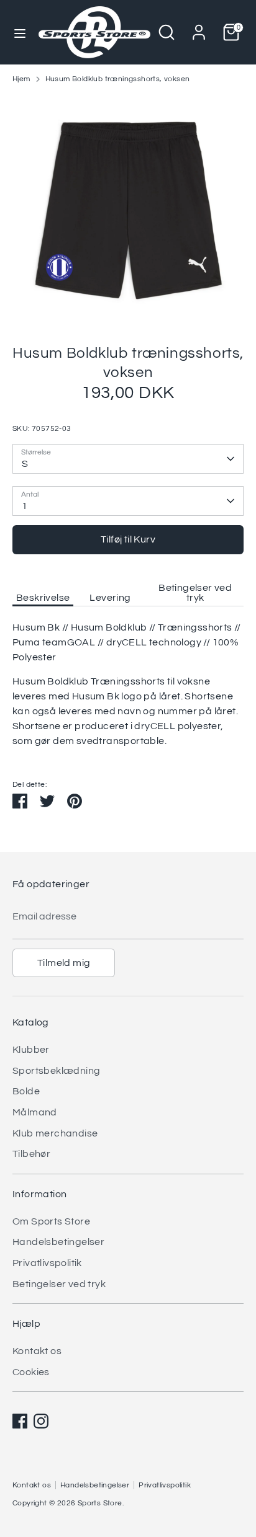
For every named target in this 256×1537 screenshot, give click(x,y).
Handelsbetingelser (58, 1242)
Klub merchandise (55, 1133)
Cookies (31, 1372)
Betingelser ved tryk (195, 593)
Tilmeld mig (63, 963)
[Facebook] (19, 1421)
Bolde (26, 1091)
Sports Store (100, 1503)
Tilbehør (31, 1154)
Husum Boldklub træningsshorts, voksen (117, 79)
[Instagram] (41, 1421)
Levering (109, 598)
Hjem (21, 79)
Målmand (34, 1112)
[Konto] (198, 27)
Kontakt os (37, 1351)
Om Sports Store (51, 1221)
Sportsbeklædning (56, 1071)
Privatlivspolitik (47, 1263)
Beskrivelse (43, 598)
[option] (128, 209)
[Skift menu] (19, 32)
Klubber (31, 1050)
